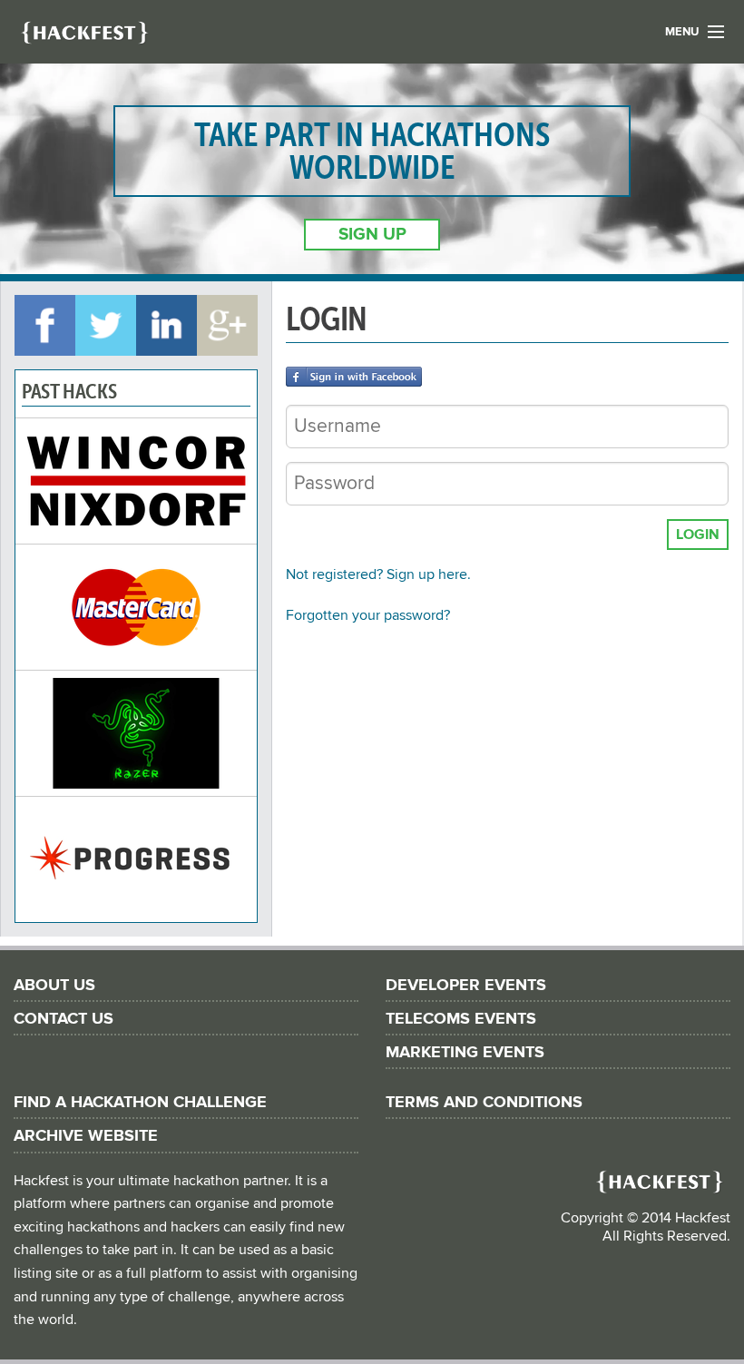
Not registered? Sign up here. (378, 574)
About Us (54, 985)
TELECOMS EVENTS (461, 1018)
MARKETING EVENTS (465, 1052)
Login (698, 534)
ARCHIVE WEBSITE (86, 1135)
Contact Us (63, 1018)
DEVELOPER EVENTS (466, 985)
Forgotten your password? (368, 615)
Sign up (372, 234)
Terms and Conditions (484, 1102)
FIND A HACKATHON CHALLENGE (140, 1102)
